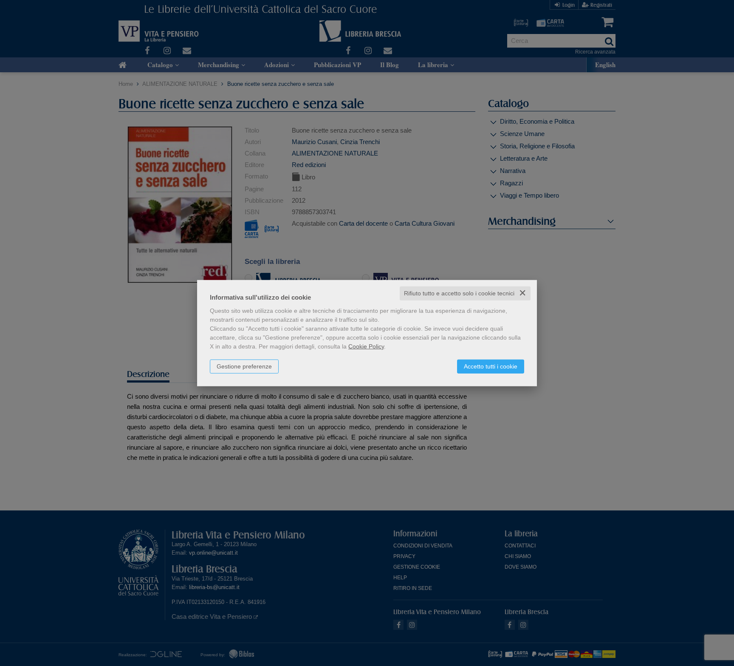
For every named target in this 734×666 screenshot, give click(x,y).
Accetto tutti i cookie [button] (490, 366)
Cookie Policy (366, 346)
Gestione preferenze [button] (244, 366)
